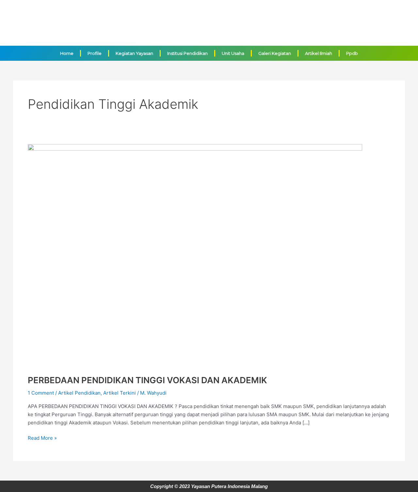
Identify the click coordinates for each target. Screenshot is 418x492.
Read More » (42, 437)
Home (66, 53)
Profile (95, 53)
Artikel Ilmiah (318, 53)
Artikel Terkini (119, 393)
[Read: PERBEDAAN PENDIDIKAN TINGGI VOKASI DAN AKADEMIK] (195, 255)
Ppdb (352, 53)
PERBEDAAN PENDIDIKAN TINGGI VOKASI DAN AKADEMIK (147, 380)
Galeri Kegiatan (274, 53)
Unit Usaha (233, 53)
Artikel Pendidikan (79, 393)
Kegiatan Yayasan (134, 53)
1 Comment (41, 393)
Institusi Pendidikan (187, 53)
